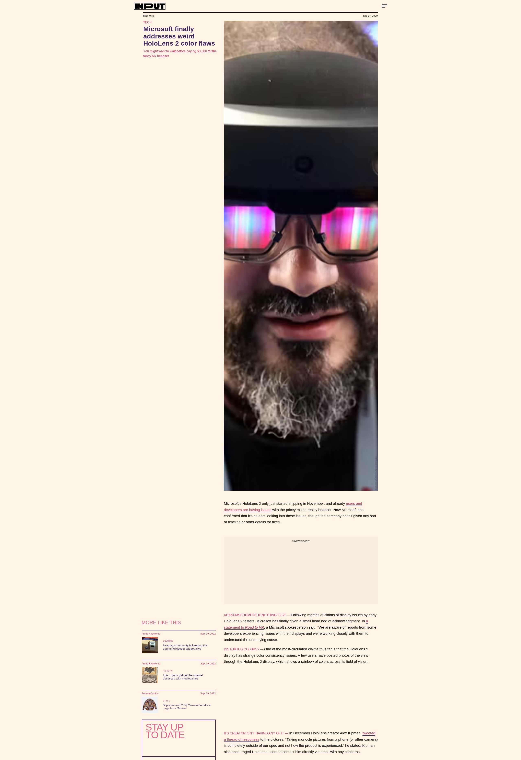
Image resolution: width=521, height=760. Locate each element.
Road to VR (254, 627)
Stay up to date (165, 731)
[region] (300, 570)
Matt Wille (148, 15)
